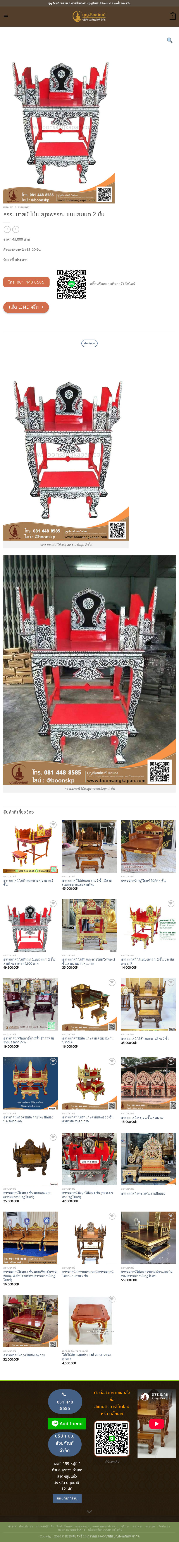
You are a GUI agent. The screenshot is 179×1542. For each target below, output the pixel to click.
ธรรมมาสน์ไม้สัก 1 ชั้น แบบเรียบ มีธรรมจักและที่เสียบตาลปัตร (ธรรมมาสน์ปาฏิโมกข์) (30, 1276)
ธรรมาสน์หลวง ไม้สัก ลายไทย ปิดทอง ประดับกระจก (28, 1119)
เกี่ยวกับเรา (26, 1526)
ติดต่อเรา (164, 1526)
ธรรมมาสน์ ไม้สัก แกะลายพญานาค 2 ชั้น (28, 882)
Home (12, 1526)
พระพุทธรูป (82, 1526)
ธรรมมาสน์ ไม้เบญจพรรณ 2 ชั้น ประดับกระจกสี (147, 961)
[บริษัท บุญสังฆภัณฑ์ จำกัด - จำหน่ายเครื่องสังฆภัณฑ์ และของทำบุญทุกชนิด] (89, 16)
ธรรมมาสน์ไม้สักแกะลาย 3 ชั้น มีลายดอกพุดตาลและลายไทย (87, 882)
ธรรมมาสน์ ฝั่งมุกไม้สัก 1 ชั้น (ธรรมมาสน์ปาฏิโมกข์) (87, 1195)
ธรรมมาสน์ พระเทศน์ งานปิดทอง (143, 1193)
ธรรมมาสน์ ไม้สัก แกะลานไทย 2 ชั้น (145, 1038)
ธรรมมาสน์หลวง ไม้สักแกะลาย (24, 1355)
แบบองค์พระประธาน (105, 1526)
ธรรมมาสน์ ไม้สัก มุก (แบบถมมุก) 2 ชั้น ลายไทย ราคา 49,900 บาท (29, 961)
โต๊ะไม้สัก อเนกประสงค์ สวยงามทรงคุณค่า (86, 1357)
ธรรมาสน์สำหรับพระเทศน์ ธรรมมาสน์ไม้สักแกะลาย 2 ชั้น (88, 1274)
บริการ (125, 1526)
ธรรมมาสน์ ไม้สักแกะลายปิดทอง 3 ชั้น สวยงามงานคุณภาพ (88, 1119)
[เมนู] (6, 16)
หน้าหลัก (8, 207)
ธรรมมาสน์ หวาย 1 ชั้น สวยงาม (142, 1117)
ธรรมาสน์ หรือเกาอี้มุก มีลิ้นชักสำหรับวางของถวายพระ (28, 1040)
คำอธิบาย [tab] (89, 343)
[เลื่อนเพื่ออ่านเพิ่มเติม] (89, 1512)
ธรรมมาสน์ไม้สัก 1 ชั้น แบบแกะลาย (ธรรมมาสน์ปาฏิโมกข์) (27, 1195)
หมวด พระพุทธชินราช (72, 1529)
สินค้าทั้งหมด (65, 1526)
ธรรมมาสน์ (24, 207)
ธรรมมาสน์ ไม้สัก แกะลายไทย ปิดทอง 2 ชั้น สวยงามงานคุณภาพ (88, 961)
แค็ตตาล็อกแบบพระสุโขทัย (105, 1529)
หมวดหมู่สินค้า (45, 1526)
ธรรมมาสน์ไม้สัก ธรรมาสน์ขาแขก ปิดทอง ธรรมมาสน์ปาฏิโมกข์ (146, 1274)
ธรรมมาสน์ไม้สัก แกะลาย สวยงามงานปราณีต (88, 1040)
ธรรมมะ (150, 1526)
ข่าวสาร (138, 1526)
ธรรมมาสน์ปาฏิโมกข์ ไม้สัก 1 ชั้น (143, 881)
